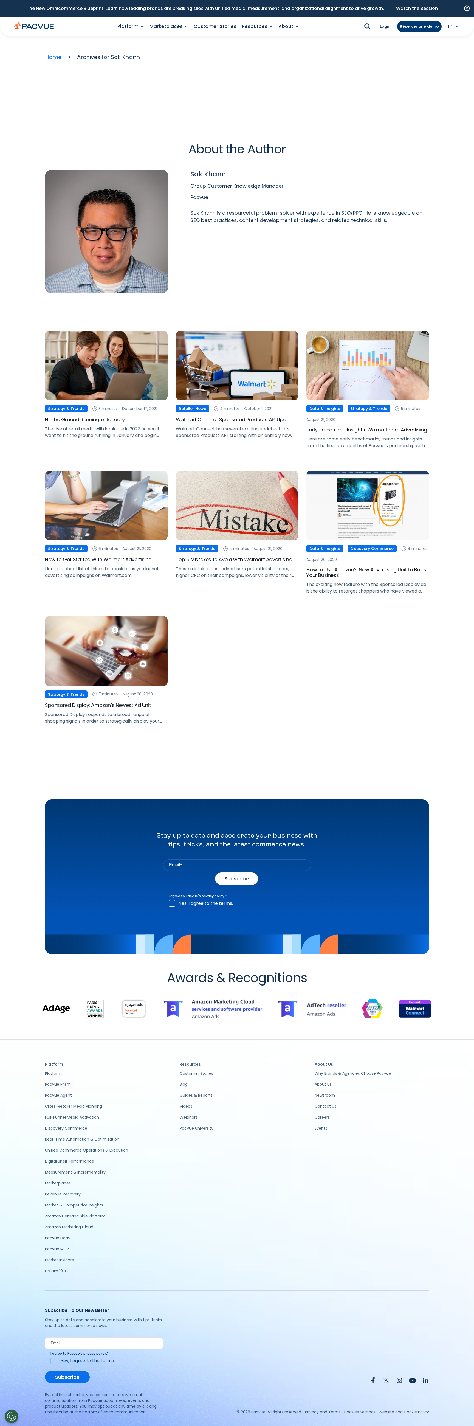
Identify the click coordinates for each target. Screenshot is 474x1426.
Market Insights (59, 1260)
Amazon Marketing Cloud (69, 1227)
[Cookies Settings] (11, 1416)
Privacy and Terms (323, 1412)
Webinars (189, 1117)
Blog (184, 1084)
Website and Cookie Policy (404, 1412)
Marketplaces (58, 1183)
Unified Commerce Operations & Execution (86, 1150)
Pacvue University (196, 1128)
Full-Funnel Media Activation (72, 1117)
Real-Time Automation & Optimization (82, 1139)
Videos (186, 1106)
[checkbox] (237, 903)
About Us (323, 1084)
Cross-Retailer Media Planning (73, 1106)
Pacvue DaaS (57, 1238)
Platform (53, 1073)
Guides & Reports (196, 1095)
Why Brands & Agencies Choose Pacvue (353, 1073)
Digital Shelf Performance (69, 1161)
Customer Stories (215, 26)
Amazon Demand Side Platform (75, 1216)
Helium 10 (54, 1271)
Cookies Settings (360, 1412)
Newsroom (325, 1095)
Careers (322, 1117)
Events (321, 1128)
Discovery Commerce (66, 1128)
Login (385, 26)
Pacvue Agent (58, 1095)
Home (53, 57)
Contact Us (325, 1106)
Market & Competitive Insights (74, 1205)
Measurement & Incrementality (75, 1172)
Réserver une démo (419, 26)
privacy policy (213, 896)
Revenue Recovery (63, 1194)
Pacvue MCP (57, 1249)
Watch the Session (417, 8)
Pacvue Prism (58, 1084)
